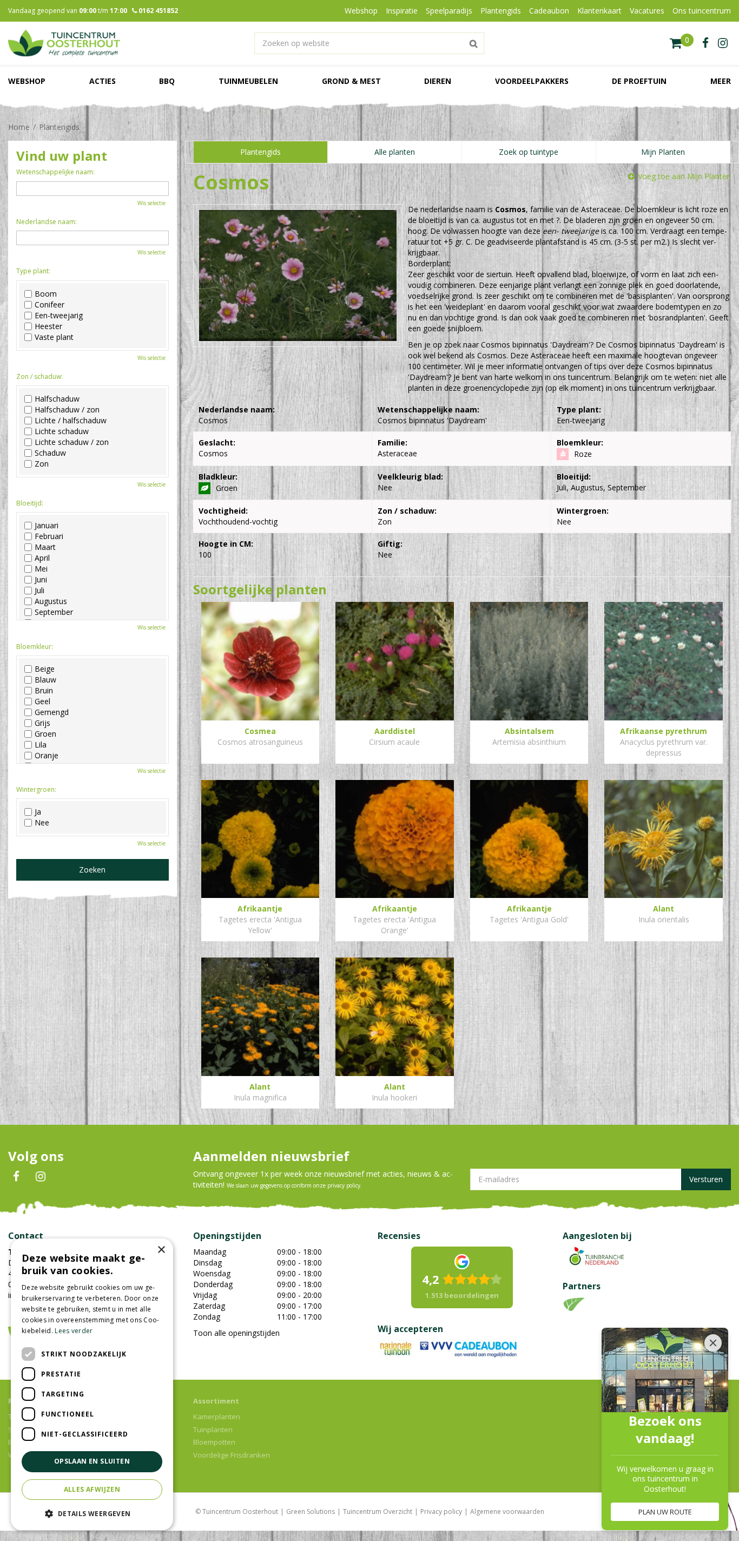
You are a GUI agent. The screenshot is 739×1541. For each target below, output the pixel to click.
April (42, 558)
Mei (41, 569)
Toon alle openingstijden (236, 1333)
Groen (45, 734)
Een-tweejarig (59, 315)
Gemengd (52, 712)
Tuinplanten (213, 1429)
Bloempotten (214, 1442)
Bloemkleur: (34, 646)
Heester (48, 326)
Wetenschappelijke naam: (55, 171)
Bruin (44, 690)
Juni (41, 579)
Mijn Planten (663, 152)
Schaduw (50, 453)
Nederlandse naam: (46, 221)
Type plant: (33, 270)
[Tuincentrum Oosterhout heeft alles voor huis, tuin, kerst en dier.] (64, 43)
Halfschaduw (57, 399)
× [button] (161, 1250)
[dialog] (92, 1384)
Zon (42, 464)
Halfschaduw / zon (67, 410)
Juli (39, 590)
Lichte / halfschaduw (71, 420)
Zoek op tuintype (528, 152)
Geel (42, 701)
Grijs (42, 723)
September (54, 612)
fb (705, 43)
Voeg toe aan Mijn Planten (684, 176)
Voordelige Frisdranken (231, 1455)
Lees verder (74, 1330)
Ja (38, 812)
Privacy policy (441, 1511)
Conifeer (49, 305)
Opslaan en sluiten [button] (92, 1461)
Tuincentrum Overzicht (377, 1511)
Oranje (46, 755)
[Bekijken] (682, 43)
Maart (45, 547)
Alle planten (394, 152)
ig (723, 43)
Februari (49, 536)
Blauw (45, 680)
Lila (41, 745)
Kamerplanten (216, 1416)
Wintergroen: (36, 789)
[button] (92, 1513)
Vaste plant (54, 337)
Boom (46, 294)
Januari (46, 525)
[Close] (713, 1343)
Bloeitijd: (29, 503)
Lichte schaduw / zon (72, 442)
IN (40, 1177)
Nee (42, 823)
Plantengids (260, 152)
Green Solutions (310, 1511)
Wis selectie (151, 203)
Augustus (51, 601)
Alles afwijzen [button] (92, 1489)
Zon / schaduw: (39, 376)
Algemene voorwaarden (507, 1511)
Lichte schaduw (62, 431)
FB (16, 1177)
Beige (45, 669)
